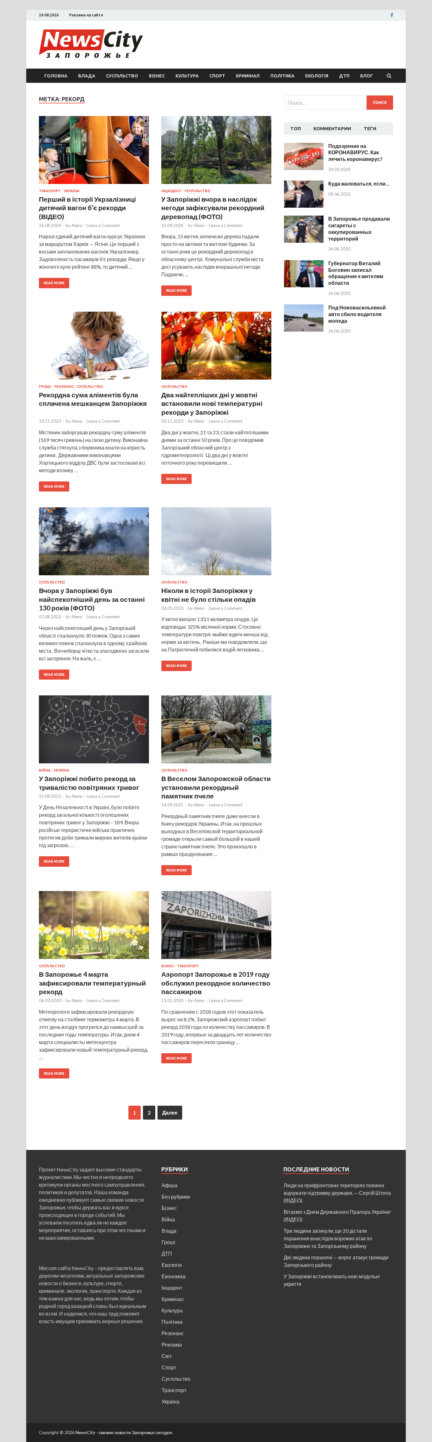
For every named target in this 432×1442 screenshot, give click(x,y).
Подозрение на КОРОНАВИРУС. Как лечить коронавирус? (355, 152)
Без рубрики (176, 1197)
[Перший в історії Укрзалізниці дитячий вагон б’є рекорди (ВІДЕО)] (94, 152)
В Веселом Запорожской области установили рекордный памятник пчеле (216, 787)
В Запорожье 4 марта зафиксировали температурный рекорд (92, 982)
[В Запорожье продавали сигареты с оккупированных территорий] (304, 219)
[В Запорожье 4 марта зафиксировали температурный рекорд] (94, 927)
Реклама (172, 1344)
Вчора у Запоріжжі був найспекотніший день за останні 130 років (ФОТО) (92, 599)
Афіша (169, 1185)
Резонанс (64, 386)
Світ (167, 1356)
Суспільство (122, 75)
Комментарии (332, 128)
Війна (45, 770)
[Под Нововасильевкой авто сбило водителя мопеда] (304, 308)
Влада (86, 75)
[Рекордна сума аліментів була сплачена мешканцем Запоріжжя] (94, 348)
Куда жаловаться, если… (358, 183)
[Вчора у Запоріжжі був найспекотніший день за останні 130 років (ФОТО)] (94, 543)
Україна (71, 191)
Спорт (217, 75)
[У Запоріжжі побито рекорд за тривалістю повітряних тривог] (94, 731)
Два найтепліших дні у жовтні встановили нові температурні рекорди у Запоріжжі (211, 403)
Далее (169, 1112)
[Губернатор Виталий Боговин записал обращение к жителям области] (304, 264)
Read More (54, 283)
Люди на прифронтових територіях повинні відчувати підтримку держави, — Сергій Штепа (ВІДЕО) (337, 1192)
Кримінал (248, 75)
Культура (187, 75)
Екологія (316, 75)
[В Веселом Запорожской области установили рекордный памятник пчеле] (216, 731)
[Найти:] (338, 102)
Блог (366, 75)
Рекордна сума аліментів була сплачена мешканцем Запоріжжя (93, 403)
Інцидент (171, 191)
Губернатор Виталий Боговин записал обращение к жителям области (355, 273)
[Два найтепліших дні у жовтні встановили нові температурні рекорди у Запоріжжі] (216, 348)
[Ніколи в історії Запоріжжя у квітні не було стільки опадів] (216, 543)
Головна (55, 75)
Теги (370, 128)
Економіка (174, 1276)
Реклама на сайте (86, 15)
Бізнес (157, 75)
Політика (282, 75)
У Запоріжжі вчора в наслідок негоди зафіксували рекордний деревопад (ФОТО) (212, 207)
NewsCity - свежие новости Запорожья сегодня (124, 1432)
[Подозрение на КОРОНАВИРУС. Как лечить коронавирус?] (304, 147)
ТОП (295, 128)
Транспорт (50, 191)
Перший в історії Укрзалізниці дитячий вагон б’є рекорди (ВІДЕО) (87, 207)
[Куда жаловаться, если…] (304, 184)
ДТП (344, 75)
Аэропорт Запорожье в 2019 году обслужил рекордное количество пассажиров (215, 982)
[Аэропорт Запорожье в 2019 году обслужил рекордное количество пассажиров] (216, 927)
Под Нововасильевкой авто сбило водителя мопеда (357, 314)
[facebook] (392, 15)
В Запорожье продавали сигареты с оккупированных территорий (359, 228)
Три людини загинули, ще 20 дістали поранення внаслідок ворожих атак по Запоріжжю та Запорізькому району (328, 1238)
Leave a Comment (103, 225)
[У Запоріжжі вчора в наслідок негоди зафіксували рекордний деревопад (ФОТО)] (216, 152)
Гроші (45, 386)
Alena (76, 225)
